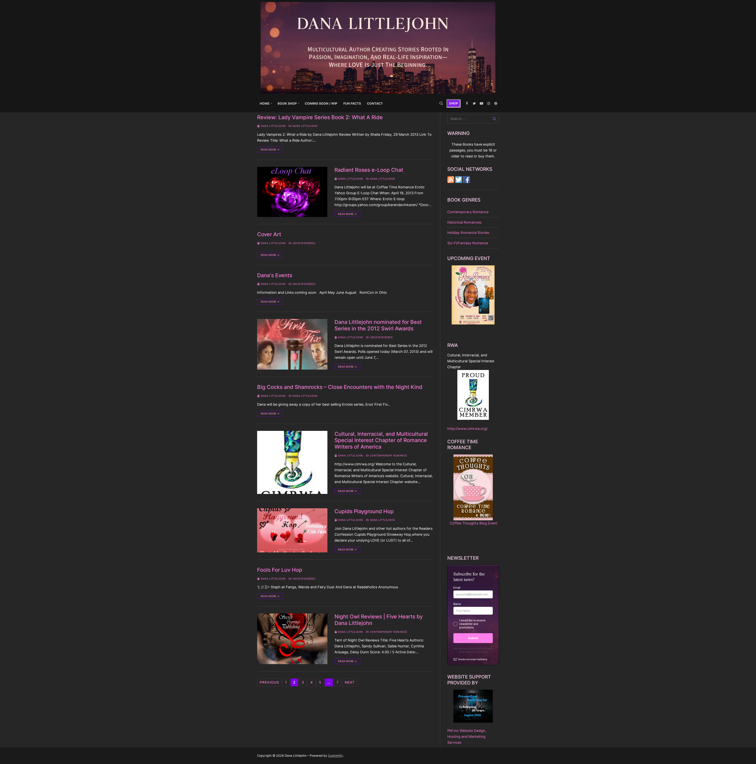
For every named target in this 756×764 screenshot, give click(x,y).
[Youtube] (481, 103)
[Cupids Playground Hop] (292, 530)
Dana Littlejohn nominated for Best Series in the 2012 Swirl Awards (378, 325)
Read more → (270, 149)
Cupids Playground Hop (364, 511)
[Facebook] (467, 103)
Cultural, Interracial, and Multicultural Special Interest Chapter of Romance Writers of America (381, 440)
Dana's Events (274, 275)
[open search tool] (441, 103)
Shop (453, 103)
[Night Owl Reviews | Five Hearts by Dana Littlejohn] (292, 638)
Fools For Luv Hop (279, 570)
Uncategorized (303, 243)
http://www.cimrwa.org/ (467, 429)
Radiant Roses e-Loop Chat (368, 170)
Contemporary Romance (388, 455)
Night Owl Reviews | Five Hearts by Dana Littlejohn (378, 619)
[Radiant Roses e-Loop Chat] (292, 192)
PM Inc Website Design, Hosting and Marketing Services (466, 736)
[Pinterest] (496, 103)
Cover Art (269, 234)
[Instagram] (489, 103)
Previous (269, 682)
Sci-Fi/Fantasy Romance (467, 243)
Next (350, 682)
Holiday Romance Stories (468, 233)
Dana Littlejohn (273, 125)
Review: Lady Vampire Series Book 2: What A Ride (320, 117)
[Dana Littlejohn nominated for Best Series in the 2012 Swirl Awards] (292, 344)
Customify (335, 755)
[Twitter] (474, 103)
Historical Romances (464, 222)
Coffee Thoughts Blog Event (474, 523)
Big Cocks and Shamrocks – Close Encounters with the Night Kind (339, 387)
